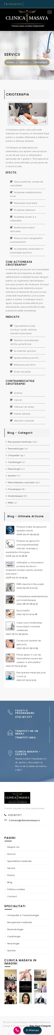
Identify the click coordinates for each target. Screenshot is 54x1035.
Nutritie (11, 950)
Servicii (24, 62)
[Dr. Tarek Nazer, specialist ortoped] (41, 987)
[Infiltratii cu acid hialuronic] (26, 975)
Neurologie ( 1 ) (15, 469)
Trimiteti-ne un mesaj (26, 732)
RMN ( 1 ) (12, 503)
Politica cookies (16, 889)
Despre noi (13, 846)
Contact (12, 896)
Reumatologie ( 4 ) (17, 448)
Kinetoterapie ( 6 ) (17, 496)
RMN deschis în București (30, 584)
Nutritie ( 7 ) (13, 475)
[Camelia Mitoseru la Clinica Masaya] (11, 998)
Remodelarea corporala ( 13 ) (23, 482)
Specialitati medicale (19, 861)
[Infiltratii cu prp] (41, 975)
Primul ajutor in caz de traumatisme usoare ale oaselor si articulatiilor (29, 658)
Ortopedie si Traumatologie (23, 915)
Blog (9, 882)
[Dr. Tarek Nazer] (11, 975)
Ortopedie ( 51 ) (16, 455)
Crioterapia (40, 62)
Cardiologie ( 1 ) (16, 462)
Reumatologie (15, 929)
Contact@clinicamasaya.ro (24, 820)
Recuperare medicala (19, 922)
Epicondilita (23, 610)
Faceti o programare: (25, 712)
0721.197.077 (15, 4)
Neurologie (13, 943)
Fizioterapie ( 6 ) (16, 489)
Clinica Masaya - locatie (27, 753)
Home (10, 62)
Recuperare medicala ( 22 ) (22, 442)
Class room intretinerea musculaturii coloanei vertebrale (29, 626)
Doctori (11, 854)
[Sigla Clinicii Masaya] (26, 987)
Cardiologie (14, 936)
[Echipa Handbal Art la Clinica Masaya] (11, 987)
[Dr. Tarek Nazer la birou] (41, 998)
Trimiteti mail (25, 737)
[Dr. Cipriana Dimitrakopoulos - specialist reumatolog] (26, 998)
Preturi (11, 875)
